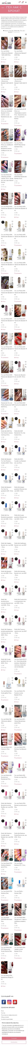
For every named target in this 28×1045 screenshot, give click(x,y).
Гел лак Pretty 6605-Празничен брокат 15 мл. (20, 236)
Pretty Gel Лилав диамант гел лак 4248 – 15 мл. (6, 661)
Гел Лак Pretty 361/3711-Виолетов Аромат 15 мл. (19, 144)
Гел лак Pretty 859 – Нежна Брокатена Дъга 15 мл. (19, 721)
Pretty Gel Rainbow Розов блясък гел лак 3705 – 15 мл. (20, 835)
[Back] (3, 7)
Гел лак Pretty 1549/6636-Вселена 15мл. (6, 919)
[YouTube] (15, 1002)
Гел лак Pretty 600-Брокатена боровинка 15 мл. (6, 777)
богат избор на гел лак (7, 18)
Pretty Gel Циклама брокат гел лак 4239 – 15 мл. (20, 573)
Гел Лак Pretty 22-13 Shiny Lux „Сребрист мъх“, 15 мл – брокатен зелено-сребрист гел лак (7, 146)
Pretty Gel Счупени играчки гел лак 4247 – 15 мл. (20, 631)
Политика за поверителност (9, 1015)
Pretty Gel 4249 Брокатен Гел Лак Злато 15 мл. (19, 432)
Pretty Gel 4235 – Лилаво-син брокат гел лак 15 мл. (20, 461)
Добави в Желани (12, 38)
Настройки (14, 1042)
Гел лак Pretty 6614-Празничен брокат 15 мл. (7, 320)
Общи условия (5, 1017)
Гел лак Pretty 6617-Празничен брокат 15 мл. (20, 320)
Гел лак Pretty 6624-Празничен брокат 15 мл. (7, 376)
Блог (2, 1010)
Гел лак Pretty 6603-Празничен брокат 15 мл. (20, 208)
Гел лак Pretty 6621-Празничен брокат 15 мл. (20, 348)
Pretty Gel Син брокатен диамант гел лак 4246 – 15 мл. (7, 517)
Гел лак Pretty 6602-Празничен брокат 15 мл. (7, 208)
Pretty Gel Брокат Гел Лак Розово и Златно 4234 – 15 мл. (7, 461)
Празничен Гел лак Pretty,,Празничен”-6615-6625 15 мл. (8, 404)
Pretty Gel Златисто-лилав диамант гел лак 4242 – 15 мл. (20, 601)
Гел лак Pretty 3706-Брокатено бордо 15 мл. (7, 977)
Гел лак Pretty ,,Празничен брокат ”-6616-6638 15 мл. (7, 53)
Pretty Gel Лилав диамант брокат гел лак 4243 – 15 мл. (20, 517)
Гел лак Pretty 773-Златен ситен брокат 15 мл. (19, 693)
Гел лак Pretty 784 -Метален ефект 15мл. (6, 721)
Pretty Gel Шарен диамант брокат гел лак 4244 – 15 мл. (20, 489)
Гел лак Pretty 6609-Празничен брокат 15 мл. (7, 292)
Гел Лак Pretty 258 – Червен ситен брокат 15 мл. (20, 949)
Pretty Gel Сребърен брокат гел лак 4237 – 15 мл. (20, 545)
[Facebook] (3, 1002)
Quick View (12, 43)
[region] (14, 1033)
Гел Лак (11, 30)
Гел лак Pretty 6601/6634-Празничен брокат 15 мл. (20, 176)
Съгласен (14, 1038)
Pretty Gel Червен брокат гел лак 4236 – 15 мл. (7, 545)
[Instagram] (9, 1002)
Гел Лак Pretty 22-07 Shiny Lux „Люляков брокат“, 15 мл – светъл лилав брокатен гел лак (7, 113)
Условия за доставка (7, 1019)
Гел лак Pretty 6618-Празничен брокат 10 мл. (7, 348)
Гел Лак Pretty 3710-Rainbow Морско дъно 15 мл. (6, 865)
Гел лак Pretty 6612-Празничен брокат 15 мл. (20, 292)
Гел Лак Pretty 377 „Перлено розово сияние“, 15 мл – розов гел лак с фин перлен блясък (7, 178)
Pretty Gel (16, 30)
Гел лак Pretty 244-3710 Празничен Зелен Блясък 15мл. (6, 949)
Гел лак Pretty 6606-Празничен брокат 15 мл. (7, 264)
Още (4, 61)
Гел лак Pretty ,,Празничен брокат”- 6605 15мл (20, 53)
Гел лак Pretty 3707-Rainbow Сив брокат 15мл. (20, 749)
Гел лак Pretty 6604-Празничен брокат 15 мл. (7, 236)
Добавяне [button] (5, 123)
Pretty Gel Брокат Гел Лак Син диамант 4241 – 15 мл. (7, 489)
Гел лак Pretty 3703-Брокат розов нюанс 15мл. (20, 805)
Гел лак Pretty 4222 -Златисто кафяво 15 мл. (20, 404)
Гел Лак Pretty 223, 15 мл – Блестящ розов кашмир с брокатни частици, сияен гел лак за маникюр (20, 663)
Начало (6, 30)
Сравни (12, 40)
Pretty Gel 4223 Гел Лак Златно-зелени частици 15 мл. (7, 432)
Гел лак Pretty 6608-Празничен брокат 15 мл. (20, 264)
